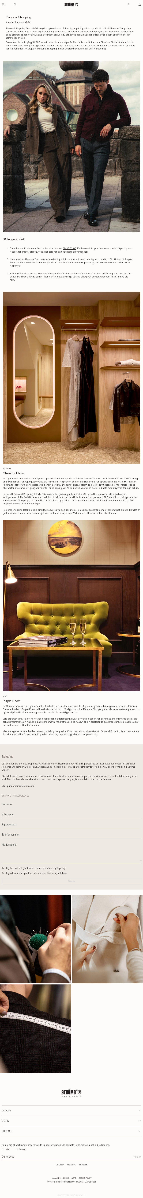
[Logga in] (128, 4)
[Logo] (71, 4)
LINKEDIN (83, 1165)
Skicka (137, 1157)
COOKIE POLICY (85, 1178)
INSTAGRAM (71, 1165)
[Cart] (139, 4)
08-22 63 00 (69, 248)
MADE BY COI (90, 1182)
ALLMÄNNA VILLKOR (60, 1178)
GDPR (74, 1178)
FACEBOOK (59, 1165)
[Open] (3, 4)
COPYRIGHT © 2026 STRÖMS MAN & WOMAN (65, 1182)
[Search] (14, 4)
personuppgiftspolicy (54, 868)
